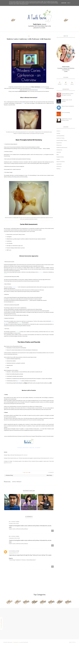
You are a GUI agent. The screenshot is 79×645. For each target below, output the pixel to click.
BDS (29, 35)
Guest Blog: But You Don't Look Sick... (27, 508)
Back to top (72, 642)
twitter (66, 84)
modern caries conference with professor (18, 529)
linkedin (72, 84)
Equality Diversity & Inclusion (62, 147)
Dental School (59, 142)
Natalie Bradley (17, 481)
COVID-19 (58, 131)
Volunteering (59, 166)
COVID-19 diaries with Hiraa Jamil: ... (44, 508)
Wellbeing (58, 168)
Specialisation (59, 164)
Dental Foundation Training (62, 140)
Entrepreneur (59, 145)
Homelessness (59, 149)
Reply (52, 530)
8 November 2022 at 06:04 (14, 538)
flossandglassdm (14, 551)
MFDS (58, 154)
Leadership (59, 152)
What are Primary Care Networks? (68, 106)
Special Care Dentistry (61, 161)
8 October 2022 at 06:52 (14, 523)
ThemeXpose (16, 642)
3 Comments (51, 472)
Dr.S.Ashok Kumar (14, 521)
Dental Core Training (60, 138)
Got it (68, 2)
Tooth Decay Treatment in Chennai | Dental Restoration (22, 560)
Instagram (59, 84)
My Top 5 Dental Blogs (66, 112)
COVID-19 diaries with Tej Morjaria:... (11, 508)
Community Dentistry (60, 135)
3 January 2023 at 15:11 (14, 552)
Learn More (63, 2)
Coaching (58, 133)
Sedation (58, 159)
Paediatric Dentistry (60, 156)
